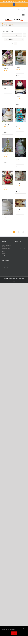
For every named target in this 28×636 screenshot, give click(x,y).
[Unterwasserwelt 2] (20, 115)
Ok (14, 633)
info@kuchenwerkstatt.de (20, 1)
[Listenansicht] (15, 43)
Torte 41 (18, 209)
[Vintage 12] (20, 87)
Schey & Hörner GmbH (17, 280)
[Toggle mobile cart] (18, 10)
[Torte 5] (7, 207)
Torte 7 (18, 184)
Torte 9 (18, 159)
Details (6, 76)
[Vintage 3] (7, 83)
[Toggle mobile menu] (25, 10)
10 (22, 232)
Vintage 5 (18, 67)
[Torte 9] (20, 147)
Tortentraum (7, 154)
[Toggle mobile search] (21, 10)
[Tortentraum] (7, 145)
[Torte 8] (7, 178)
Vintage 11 (6, 125)
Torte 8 (5, 187)
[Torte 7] (20, 176)
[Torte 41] (20, 203)
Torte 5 (5, 217)
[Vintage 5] (20, 57)
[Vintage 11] (7, 115)
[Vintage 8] (7, 58)
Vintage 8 (6, 68)
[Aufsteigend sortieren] (24, 35)
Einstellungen (22, 628)
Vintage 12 (19, 96)
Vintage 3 (6, 88)
